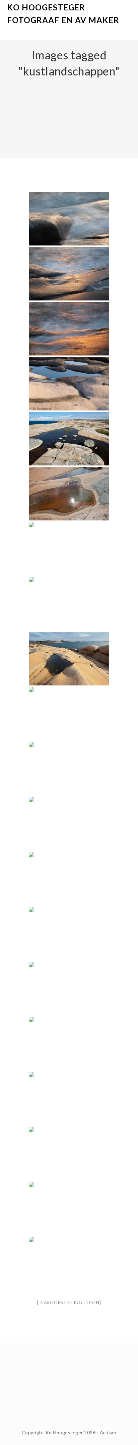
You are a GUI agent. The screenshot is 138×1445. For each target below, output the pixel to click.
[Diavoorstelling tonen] (69, 1302)
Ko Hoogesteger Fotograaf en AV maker (63, 13)
